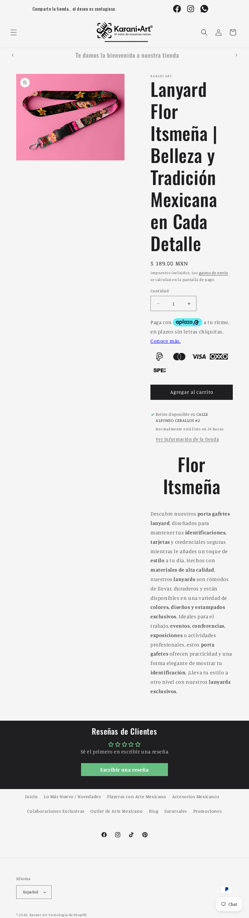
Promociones (207, 811)
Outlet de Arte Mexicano (116, 811)
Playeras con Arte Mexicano (136, 796)
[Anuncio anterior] (13, 55)
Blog (153, 811)
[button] (13, 32)
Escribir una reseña (124, 769)
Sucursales (175, 811)
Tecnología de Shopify (67, 914)
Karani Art (39, 914)
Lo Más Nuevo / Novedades (72, 796)
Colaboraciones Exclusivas (56, 811)
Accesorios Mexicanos (195, 796)
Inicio (31, 796)
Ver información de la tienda (187, 439)
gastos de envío (214, 272)
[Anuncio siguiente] (236, 55)
